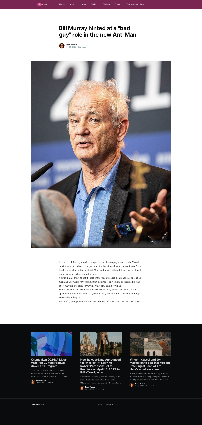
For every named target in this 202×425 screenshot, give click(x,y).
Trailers (106, 4)
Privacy (118, 4)
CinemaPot (35, 405)
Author (73, 4)
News (83, 4)
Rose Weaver (71, 44)
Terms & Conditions (135, 4)
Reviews (94, 4)
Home (62, 4)
